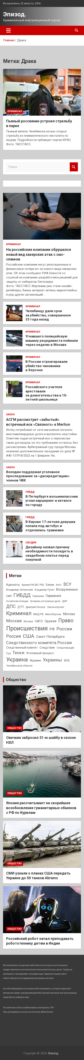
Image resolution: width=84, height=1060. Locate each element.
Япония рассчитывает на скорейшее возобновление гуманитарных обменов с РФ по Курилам (41, 808)
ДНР (64, 601)
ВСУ (67, 584)
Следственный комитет (22, 647)
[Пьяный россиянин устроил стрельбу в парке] (42, 92)
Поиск (74, 167)
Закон (10, 414)
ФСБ (67, 660)
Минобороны (53, 614)
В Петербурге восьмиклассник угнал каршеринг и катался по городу (51, 500)
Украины (52, 659)
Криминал (14, 111)
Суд (8, 653)
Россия (13, 636)
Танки (18, 652)
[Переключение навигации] (8, 30)
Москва (69, 614)
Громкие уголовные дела (45, 601)
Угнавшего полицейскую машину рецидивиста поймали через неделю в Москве (51, 340)
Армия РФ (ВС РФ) (33, 584)
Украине (35, 660)
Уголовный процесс (40, 653)
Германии (38, 596)
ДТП (21, 607)
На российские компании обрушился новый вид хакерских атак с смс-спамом (38, 254)
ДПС (11, 606)
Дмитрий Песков (35, 607)
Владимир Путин (44, 589)
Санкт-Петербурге (50, 637)
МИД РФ (38, 614)
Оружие (50, 621)
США (28, 636)
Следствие (47, 647)
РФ (52, 629)
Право (65, 620)
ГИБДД (29, 491)
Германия (53, 596)
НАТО (39, 621)
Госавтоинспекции (17, 601)
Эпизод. (14, 14)
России (64, 628)
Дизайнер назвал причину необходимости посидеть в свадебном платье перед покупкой (49, 553)
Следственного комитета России (39, 642)
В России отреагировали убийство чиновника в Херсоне (46, 366)
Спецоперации (65, 647)
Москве (14, 620)
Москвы (28, 621)
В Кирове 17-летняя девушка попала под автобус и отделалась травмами (50, 526)
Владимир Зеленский (19, 589)
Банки (50, 584)
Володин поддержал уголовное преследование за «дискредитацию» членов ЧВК (38, 476)
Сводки (30, 542)
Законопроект (55, 607)
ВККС (59, 585)
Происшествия (27, 628)
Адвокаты (13, 584)
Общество (16, 679)
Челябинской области (19, 665)
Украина (17, 659)
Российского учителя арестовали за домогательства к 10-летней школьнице (46, 393)
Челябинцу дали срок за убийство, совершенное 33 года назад (48, 315)
